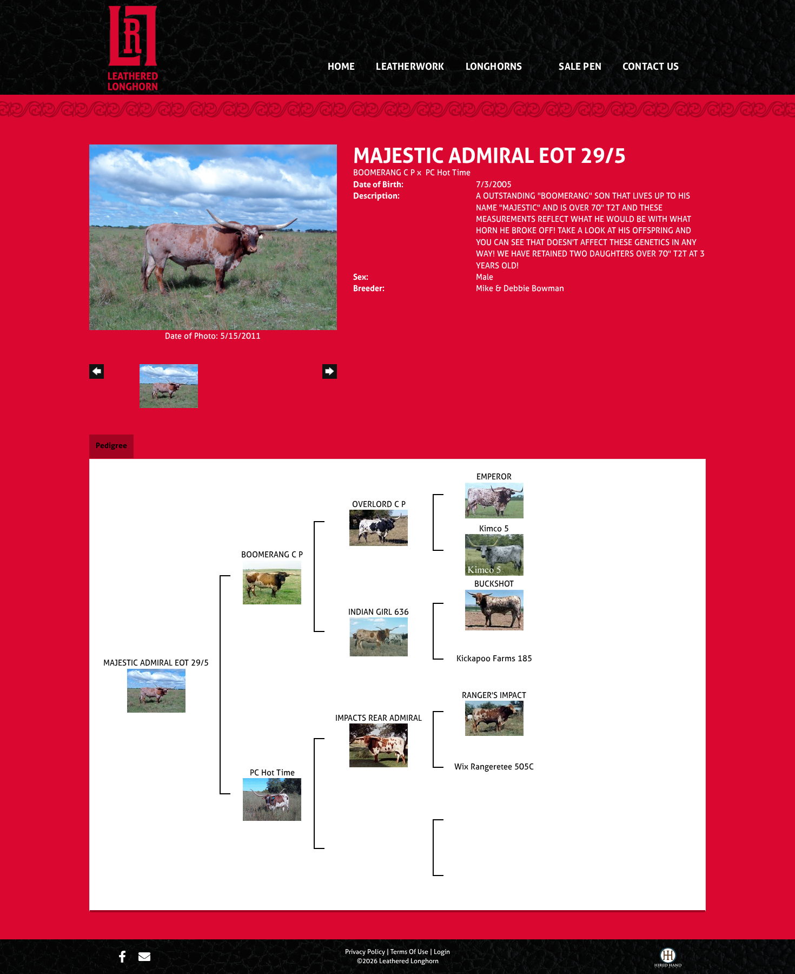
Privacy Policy (365, 951)
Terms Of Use (409, 951)
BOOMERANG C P (384, 172)
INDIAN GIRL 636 (378, 611)
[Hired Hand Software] (667, 959)
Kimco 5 (494, 528)
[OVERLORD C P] (378, 527)
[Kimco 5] (494, 554)
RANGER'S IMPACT (494, 695)
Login (442, 951)
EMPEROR (494, 476)
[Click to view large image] (213, 236)
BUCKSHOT (494, 583)
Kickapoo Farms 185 (494, 658)
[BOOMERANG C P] (272, 581)
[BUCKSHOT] (494, 609)
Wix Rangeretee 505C (494, 766)
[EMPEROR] (494, 499)
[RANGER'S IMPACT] (494, 717)
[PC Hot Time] (272, 798)
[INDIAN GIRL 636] (378, 636)
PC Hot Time (448, 172)
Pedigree (111, 445)
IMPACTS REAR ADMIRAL (378, 717)
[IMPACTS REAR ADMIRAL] (378, 744)
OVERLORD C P (379, 504)
